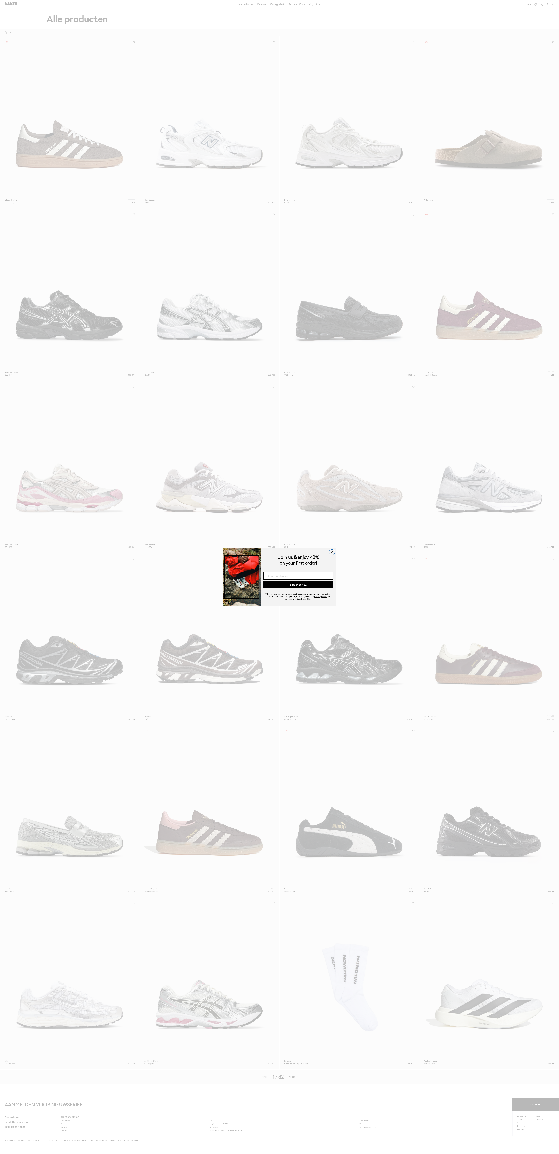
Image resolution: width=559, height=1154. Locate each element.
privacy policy (320, 596)
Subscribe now (298, 584)
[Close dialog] (332, 552)
